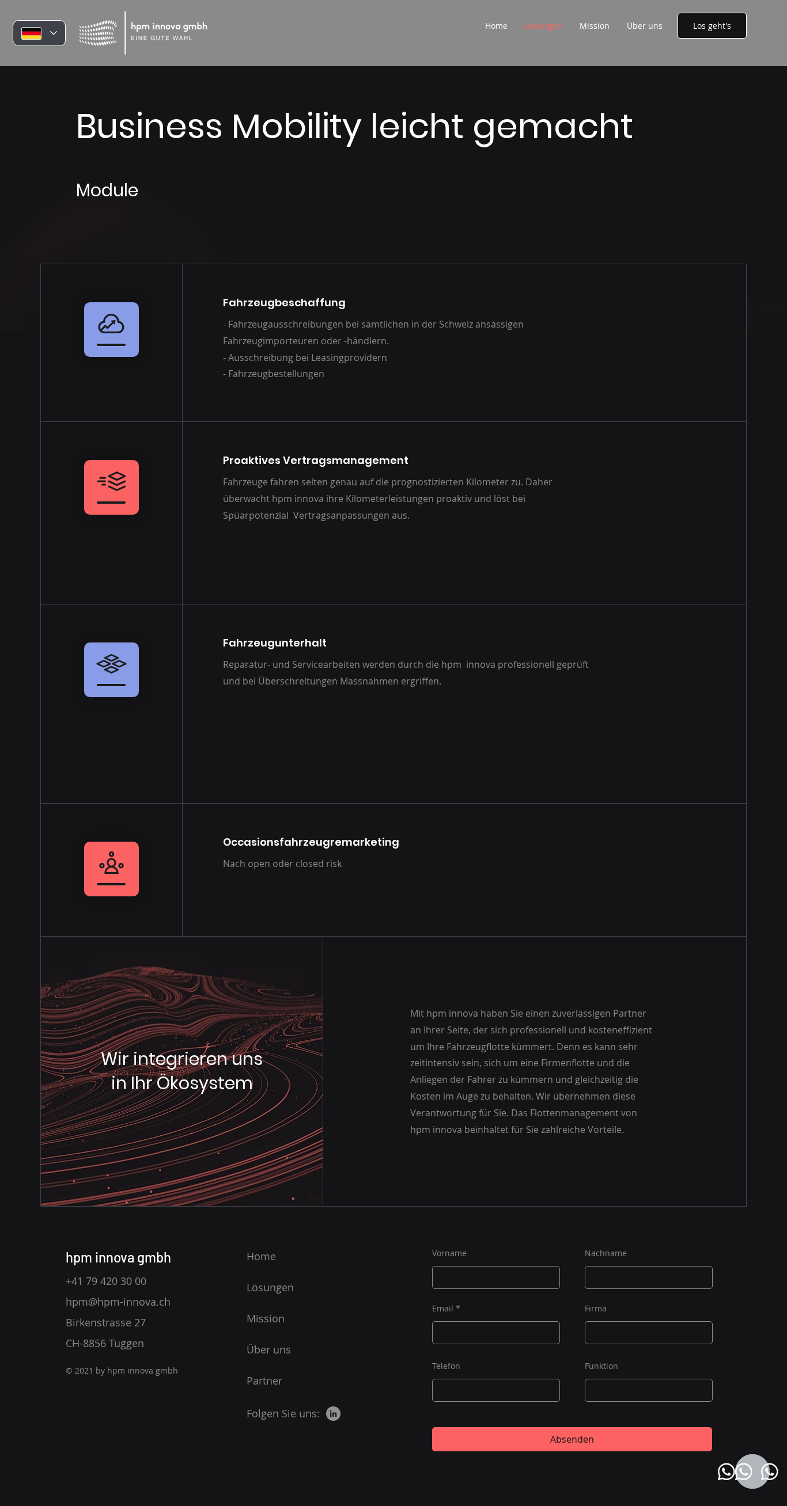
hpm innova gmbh (118, 1257)
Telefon (446, 1366)
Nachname (606, 1253)
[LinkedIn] (333, 1413)
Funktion (601, 1366)
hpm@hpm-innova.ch (118, 1302)
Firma (596, 1309)
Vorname (449, 1253)
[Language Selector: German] (39, 33)
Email (442, 1309)
